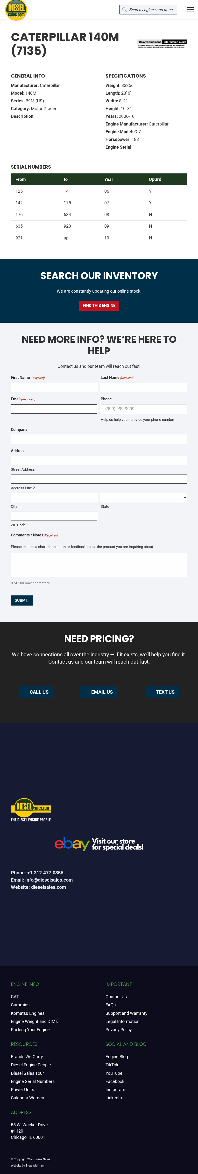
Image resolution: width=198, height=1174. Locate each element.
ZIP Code (18, 525)
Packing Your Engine (30, 1029)
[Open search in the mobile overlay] (148, 9)
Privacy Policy (119, 1029)
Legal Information (123, 1021)
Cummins (20, 1004)
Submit (22, 600)
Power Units (22, 1089)
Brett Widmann (35, 1165)
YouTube (114, 1073)
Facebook (115, 1081)
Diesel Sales (42, 1159)
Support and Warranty (127, 1013)
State (105, 506)
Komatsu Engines (27, 1013)
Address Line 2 (23, 488)
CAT (15, 996)
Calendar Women (27, 1097)
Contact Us (116, 996)
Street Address (23, 469)
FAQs (111, 1004)
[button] (190, 9)
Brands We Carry (27, 1056)
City (14, 506)
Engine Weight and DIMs (34, 1021)
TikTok (112, 1064)
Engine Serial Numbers (33, 1081)
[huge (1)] (99, 846)
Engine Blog (117, 1056)
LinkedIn (114, 1097)
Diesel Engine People (31, 1064)
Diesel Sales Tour (27, 1073)
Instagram (115, 1089)
